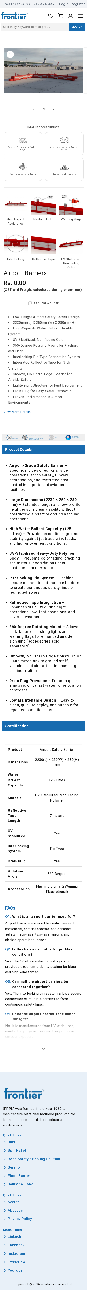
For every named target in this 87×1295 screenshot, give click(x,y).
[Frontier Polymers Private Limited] (15, 16)
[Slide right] (53, 109)
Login (63, 4)
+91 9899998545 (43, 4)
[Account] (70, 16)
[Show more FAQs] (43, 1049)
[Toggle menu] (80, 16)
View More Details (17, 412)
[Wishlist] (50, 16)
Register (78, 4)
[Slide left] (33, 109)
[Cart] (60, 16)
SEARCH (76, 26)
